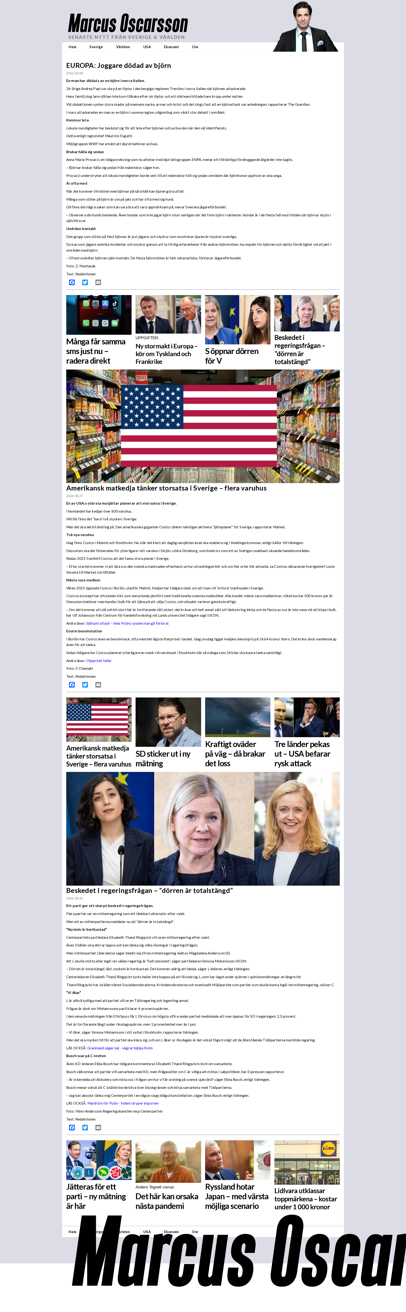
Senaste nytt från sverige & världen (126, 37)
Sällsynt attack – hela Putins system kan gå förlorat (127, 623)
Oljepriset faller (99, 660)
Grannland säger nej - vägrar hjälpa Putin (120, 1048)
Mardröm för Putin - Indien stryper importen (123, 1103)
